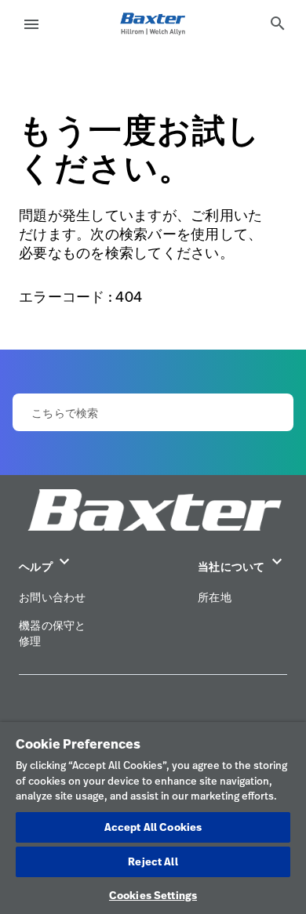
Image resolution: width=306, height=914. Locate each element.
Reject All (152, 861)
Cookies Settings (153, 895)
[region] (153, 818)
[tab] (277, 23)
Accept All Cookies (153, 827)
